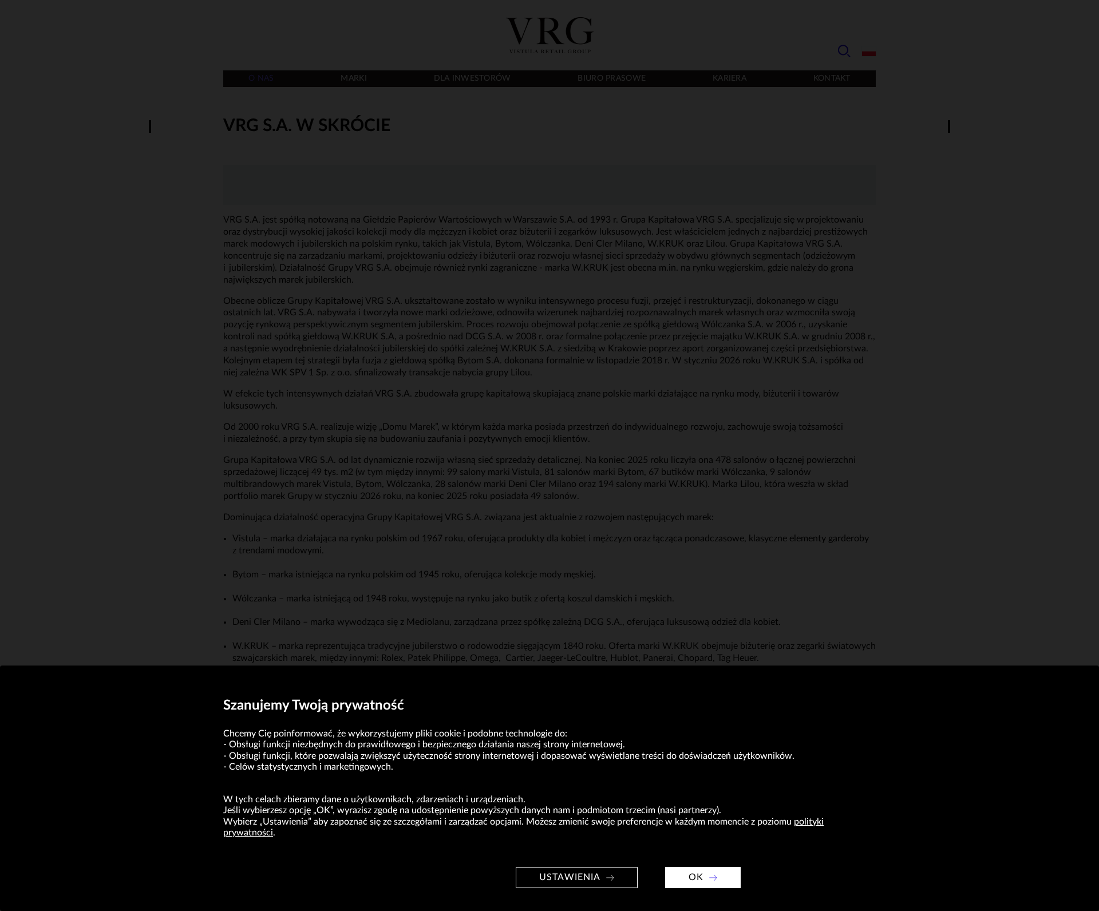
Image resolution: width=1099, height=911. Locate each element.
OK (696, 877)
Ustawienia (569, 877)
